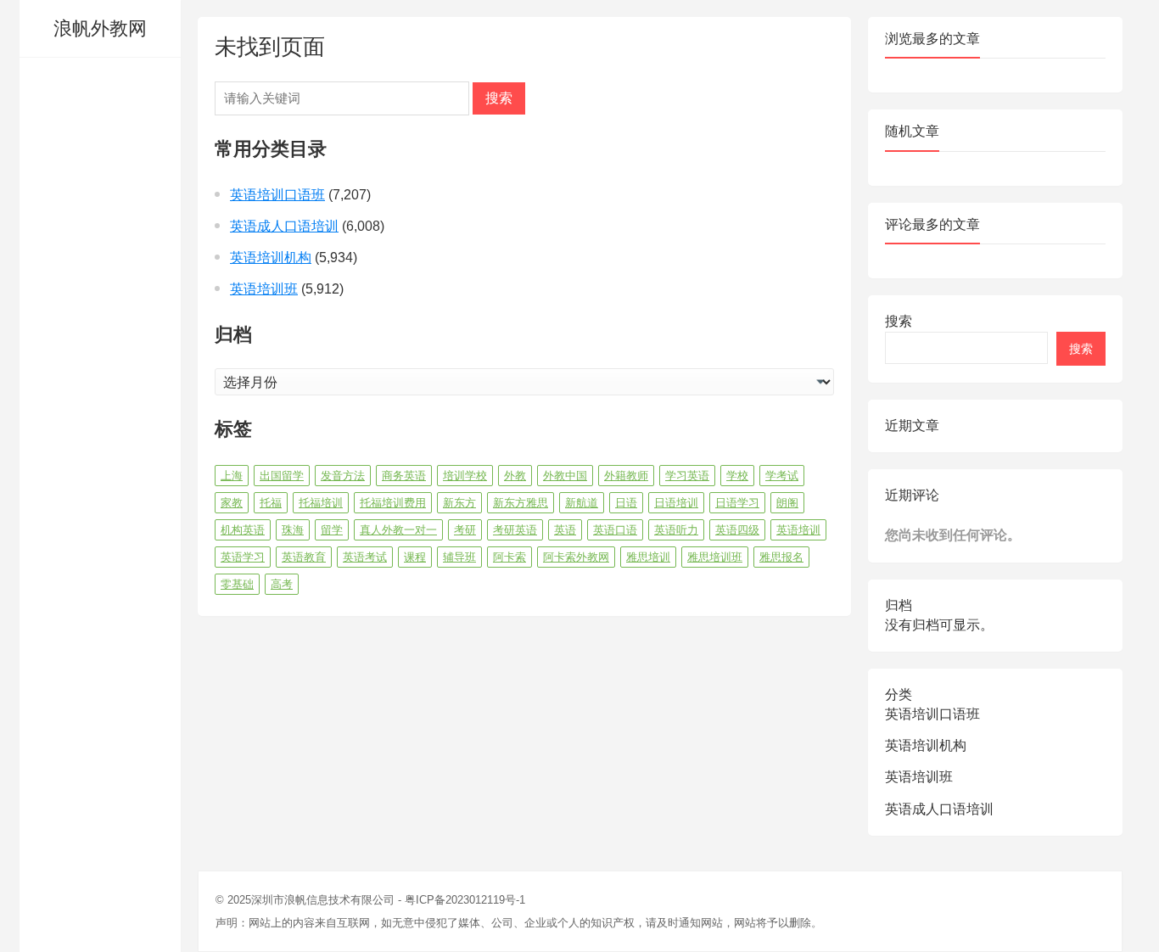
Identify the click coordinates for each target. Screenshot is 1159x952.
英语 (565, 530)
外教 (515, 475)
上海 (232, 475)
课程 (415, 557)
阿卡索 (509, 557)
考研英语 (515, 530)
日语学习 (737, 502)
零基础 (237, 584)
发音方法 (343, 475)
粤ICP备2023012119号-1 (465, 899)
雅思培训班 (714, 557)
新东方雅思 (520, 502)
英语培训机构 (270, 257)
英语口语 (615, 530)
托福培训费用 (393, 502)
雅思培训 (648, 557)
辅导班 (459, 557)
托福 (271, 502)
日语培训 (676, 502)
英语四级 (737, 530)
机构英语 (243, 530)
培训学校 (465, 475)
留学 (332, 530)
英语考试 (365, 557)
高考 (282, 584)
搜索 (498, 98)
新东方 (459, 502)
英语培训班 (264, 289)
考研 (465, 530)
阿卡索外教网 (576, 557)
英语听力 (676, 530)
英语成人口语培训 (284, 226)
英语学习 (243, 557)
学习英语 (687, 475)
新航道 (581, 502)
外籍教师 (626, 475)
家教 (232, 502)
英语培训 (798, 530)
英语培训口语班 (277, 195)
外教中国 (565, 475)
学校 (737, 475)
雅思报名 (781, 557)
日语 (626, 502)
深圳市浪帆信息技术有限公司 (323, 899)
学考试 (781, 475)
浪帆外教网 (100, 28)
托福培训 (321, 502)
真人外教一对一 (398, 530)
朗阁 (787, 502)
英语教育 (304, 557)
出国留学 (282, 475)
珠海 (293, 530)
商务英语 (404, 475)
